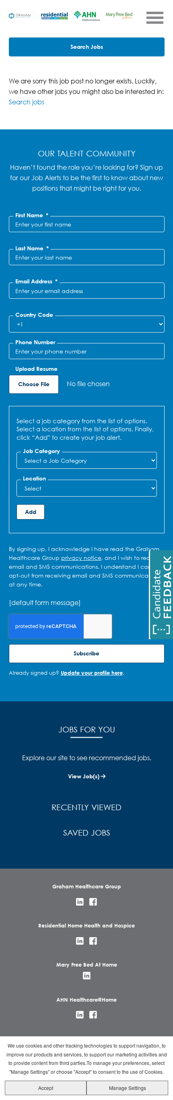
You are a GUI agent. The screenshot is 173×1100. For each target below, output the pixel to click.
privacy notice (81, 557)
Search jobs (26, 102)
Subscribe (86, 653)
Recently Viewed (86, 807)
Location (34, 478)
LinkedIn (80, 902)
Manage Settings (127, 1087)
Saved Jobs (86, 832)
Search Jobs (86, 46)
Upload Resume (36, 369)
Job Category (41, 451)
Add (30, 511)
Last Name (32, 248)
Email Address (36, 281)
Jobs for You (86, 729)
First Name (31, 215)
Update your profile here (92, 673)
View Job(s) (83, 776)
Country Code (34, 315)
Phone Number (35, 342)
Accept (45, 1087)
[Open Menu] (154, 17)
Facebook (93, 902)
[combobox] (86, 460)
